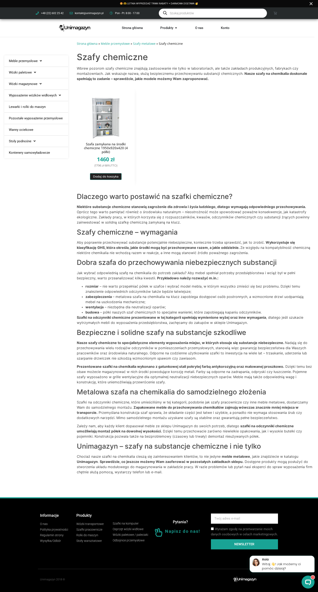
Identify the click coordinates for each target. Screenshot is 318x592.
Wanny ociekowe (21, 130)
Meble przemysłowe (23, 61)
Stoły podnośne (20, 141)
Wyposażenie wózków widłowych (33, 95)
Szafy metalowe (144, 44)
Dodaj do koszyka (106, 176)
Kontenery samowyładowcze (29, 153)
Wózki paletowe (20, 72)
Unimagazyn (87, 461)
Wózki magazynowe (23, 84)
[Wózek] (275, 13)
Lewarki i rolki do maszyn (27, 107)
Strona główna (87, 44)
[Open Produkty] (176, 28)
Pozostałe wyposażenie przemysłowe (36, 118)
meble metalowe (236, 456)
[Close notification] (311, 3)
